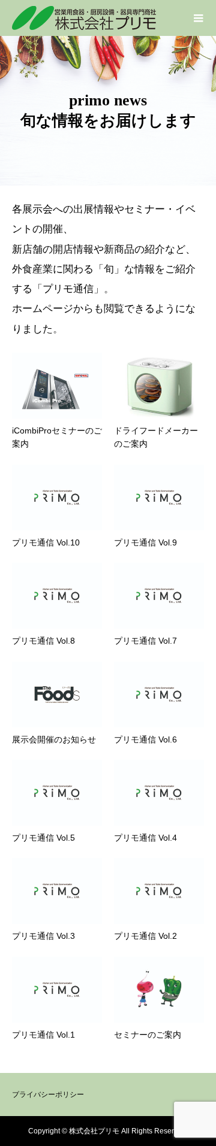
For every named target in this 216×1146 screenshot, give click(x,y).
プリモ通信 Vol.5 (43, 837)
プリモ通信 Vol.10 (46, 542)
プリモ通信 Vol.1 (43, 1034)
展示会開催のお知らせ (54, 739)
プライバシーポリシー (48, 1094)
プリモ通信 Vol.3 (43, 936)
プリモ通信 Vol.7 (145, 640)
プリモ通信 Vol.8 (43, 640)
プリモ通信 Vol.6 (145, 739)
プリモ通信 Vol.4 (145, 837)
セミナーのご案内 (147, 1034)
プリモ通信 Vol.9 (145, 542)
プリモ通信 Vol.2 (145, 936)
